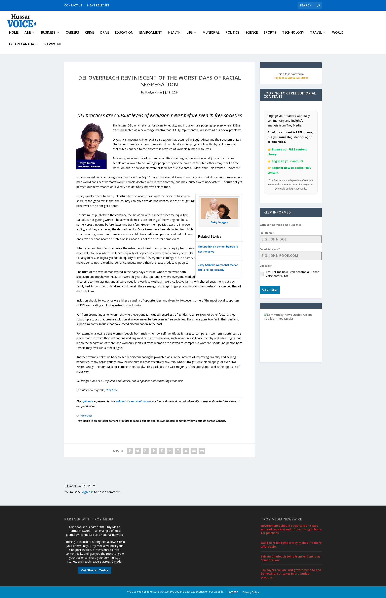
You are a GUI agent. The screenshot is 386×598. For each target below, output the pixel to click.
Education (124, 33)
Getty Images (219, 222)
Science (251, 33)
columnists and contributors (133, 401)
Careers (72, 33)
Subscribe (269, 290)
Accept (233, 592)
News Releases (98, 5)
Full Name (267, 233)
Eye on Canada (21, 44)
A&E (28, 33)
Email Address (270, 249)
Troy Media (85, 416)
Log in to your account (287, 161)
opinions (87, 401)
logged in (87, 492)
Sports (270, 33)
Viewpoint (53, 44)
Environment (150, 33)
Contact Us (73, 5)
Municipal (211, 33)
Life (189, 33)
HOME (13, 33)
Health (174, 33)
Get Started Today (94, 570)
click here (112, 390)
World (338, 33)
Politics (232, 33)
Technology (293, 33)
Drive (104, 33)
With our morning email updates (280, 225)
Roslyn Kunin (153, 92)
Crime (89, 33)
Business (48, 33)
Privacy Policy (250, 592)
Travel (316, 33)
